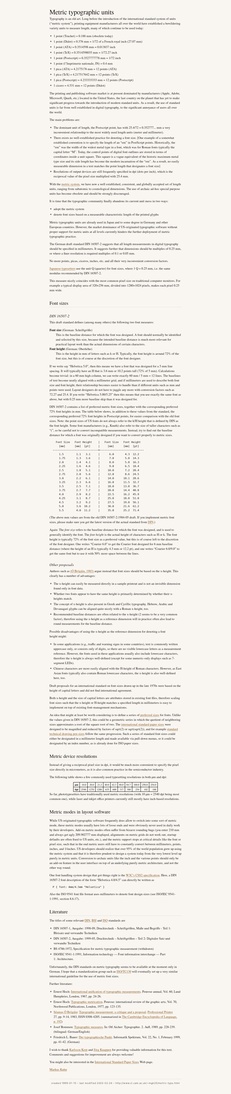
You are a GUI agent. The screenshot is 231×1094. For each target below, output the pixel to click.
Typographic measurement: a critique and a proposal (112, 1012)
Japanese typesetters (62, 268)
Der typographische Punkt (95, 1037)
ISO (105, 920)
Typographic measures (88, 1027)
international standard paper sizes (142, 724)
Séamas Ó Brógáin (65, 1012)
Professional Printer (160, 1012)
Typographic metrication (86, 1002)
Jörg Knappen (102, 1050)
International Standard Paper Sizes (117, 1062)
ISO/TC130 (124, 971)
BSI (94, 920)
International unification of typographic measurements (106, 991)
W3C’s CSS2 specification (143, 875)
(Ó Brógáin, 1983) (82, 571)
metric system (70, 184)
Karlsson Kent (78, 1050)
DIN (150, 522)
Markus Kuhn (58, 1069)
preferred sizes (149, 715)
